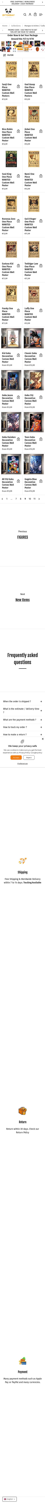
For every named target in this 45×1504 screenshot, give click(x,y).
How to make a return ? (14, 734)
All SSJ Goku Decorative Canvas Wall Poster (11, 474)
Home (4, 26)
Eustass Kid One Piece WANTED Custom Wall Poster (11, 259)
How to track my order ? (15, 727)
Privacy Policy (24, 752)
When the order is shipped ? (17, 701)
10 (30, 499)
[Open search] (25, 14)
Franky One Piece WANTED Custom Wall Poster (11, 304)
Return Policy (22, 1132)
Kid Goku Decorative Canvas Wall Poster (11, 348)
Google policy (36, 752)
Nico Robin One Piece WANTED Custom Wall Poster (11, 125)
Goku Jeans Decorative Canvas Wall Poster (11, 390)
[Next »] (39, 499)
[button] (9, 1499)
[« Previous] (2, 499)
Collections (15, 26)
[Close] (43, 739)
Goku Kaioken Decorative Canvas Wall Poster (11, 432)
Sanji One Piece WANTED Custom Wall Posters (11, 80)
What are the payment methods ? (19, 720)
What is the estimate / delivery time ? (21, 711)
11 (35, 499)
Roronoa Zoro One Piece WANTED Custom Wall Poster (11, 215)
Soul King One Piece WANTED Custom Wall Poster (11, 170)
